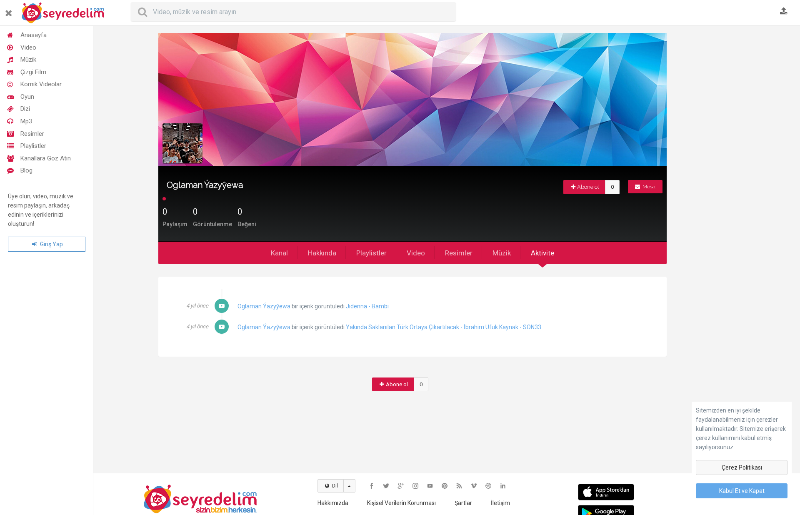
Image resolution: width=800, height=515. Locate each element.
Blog (26, 170)
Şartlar (463, 503)
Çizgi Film (33, 72)
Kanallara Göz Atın (45, 158)
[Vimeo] (473, 485)
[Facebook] (371, 485)
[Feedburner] (459, 485)
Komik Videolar (41, 84)
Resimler (32, 134)
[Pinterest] (444, 485)
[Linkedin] (503, 485)
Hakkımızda (333, 503)
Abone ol (588, 187)
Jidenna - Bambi (367, 306)
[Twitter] (386, 485)
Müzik (28, 59)
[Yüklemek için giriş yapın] (784, 11)
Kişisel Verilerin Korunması (401, 503)
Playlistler (33, 146)
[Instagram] (415, 485)
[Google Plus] (401, 485)
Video (28, 47)
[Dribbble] (488, 485)
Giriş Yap (51, 244)
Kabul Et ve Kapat (742, 491)
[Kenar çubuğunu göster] (10, 10)
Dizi (25, 108)
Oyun (27, 96)
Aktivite (542, 253)
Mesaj (649, 187)
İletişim (500, 503)
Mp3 (26, 121)
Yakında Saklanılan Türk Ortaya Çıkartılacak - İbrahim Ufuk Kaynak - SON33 (443, 327)
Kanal (279, 253)
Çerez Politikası (742, 467)
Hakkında (322, 253)
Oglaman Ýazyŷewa (264, 306)
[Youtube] (430, 485)
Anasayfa (33, 35)
